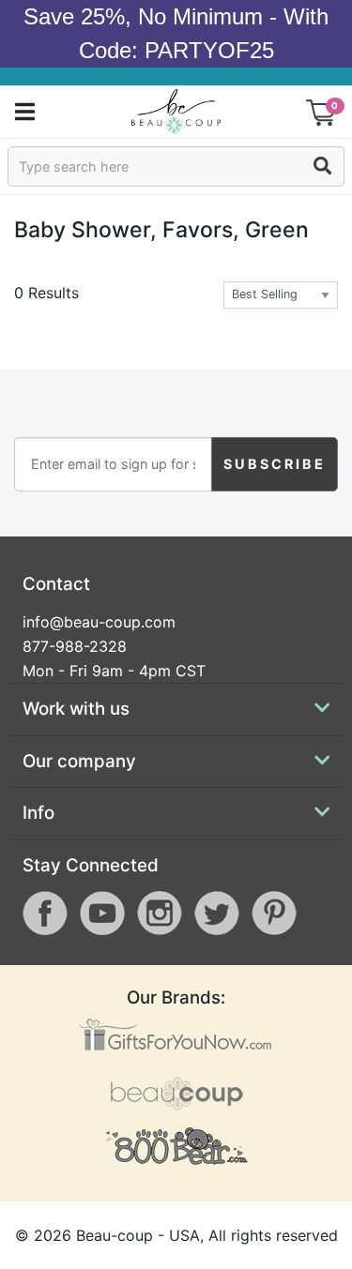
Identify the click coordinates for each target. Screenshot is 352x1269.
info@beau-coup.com (99, 621)
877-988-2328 (75, 646)
